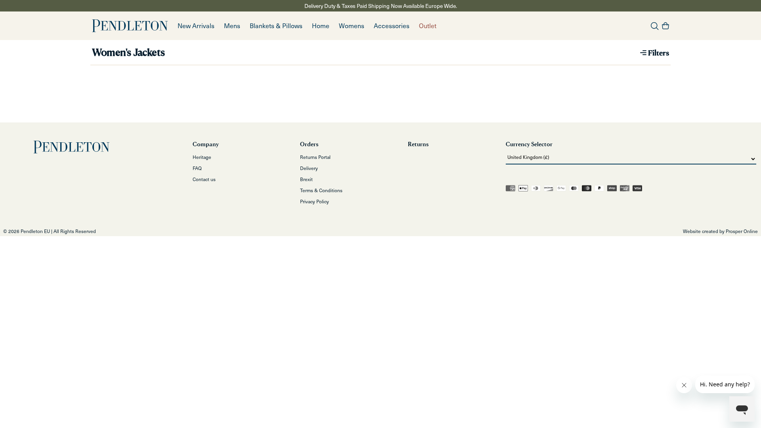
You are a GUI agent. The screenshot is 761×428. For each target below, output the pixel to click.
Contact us (204, 179)
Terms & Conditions (321, 190)
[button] (232, 26)
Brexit (306, 179)
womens (351, 25)
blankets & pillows (276, 25)
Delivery (309, 168)
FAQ (197, 168)
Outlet (427, 25)
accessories (391, 25)
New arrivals (196, 25)
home (320, 25)
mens (232, 25)
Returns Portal (315, 157)
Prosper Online (742, 231)
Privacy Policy (314, 201)
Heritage (202, 157)
